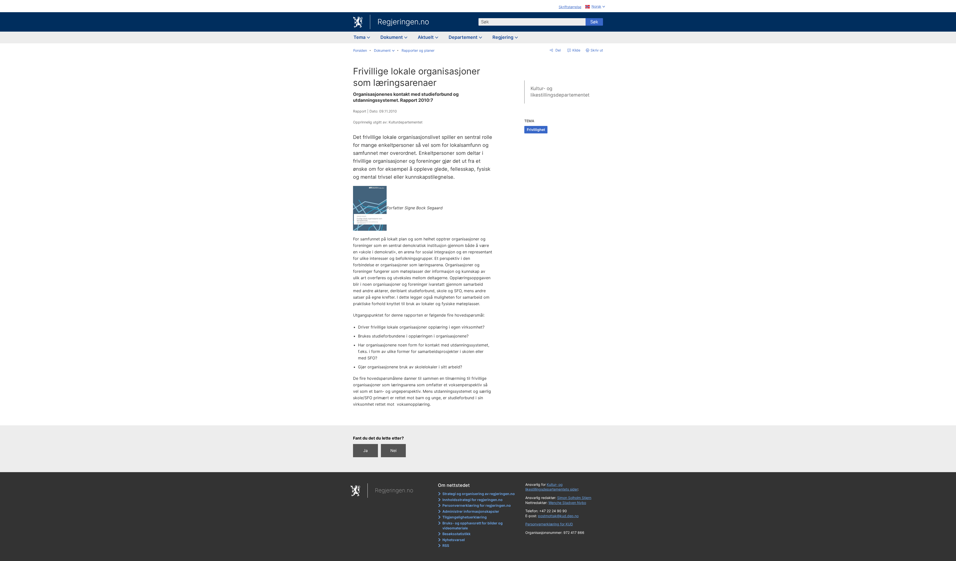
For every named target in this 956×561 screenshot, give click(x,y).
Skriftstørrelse (570, 7)
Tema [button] (360, 37)
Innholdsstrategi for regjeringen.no (472, 500)
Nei (393, 450)
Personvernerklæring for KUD (549, 524)
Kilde (575, 50)
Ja (365, 450)
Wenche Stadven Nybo (567, 503)
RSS (445, 545)
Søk (594, 21)
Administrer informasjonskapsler (470, 511)
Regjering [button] (503, 37)
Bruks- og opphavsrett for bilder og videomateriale (472, 525)
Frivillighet (536, 129)
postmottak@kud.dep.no (558, 516)
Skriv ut (597, 50)
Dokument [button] (392, 37)
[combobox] (532, 22)
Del (557, 50)
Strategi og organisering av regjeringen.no (478, 494)
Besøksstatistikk (456, 534)
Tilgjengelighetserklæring (464, 517)
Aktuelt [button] (426, 37)
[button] (384, 50)
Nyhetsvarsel (453, 540)
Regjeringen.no (403, 21)
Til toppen (425, 417)
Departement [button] (463, 37)
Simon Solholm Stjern (574, 498)
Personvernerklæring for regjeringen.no (476, 505)
